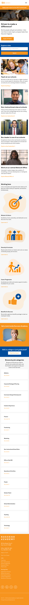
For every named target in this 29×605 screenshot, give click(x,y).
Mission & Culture (5, 573)
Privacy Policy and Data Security (8, 599)
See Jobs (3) (6, 473)
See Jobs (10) (7, 495)
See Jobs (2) (6, 397)
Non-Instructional (5, 561)
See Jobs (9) (6, 375)
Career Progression (5, 576)
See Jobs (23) (7, 517)
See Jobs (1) (6, 462)
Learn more (4, 222)
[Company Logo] (6, 3)
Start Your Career (5, 555)
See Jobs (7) (6, 484)
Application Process (6, 571)
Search (14, 53)
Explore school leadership (7, 146)
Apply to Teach (4, 552)
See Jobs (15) (7, 419)
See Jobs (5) (6, 408)
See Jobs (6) (6, 386)
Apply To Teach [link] (7, 38)
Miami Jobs (4, 566)
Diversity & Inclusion (6, 575)
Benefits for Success (6, 578)
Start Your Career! (14, 353)
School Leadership (5, 563)
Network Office (4, 565)
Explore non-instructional (7, 116)
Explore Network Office (7, 176)
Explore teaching (5, 85)
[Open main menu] (26, 2)
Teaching (3, 560)
